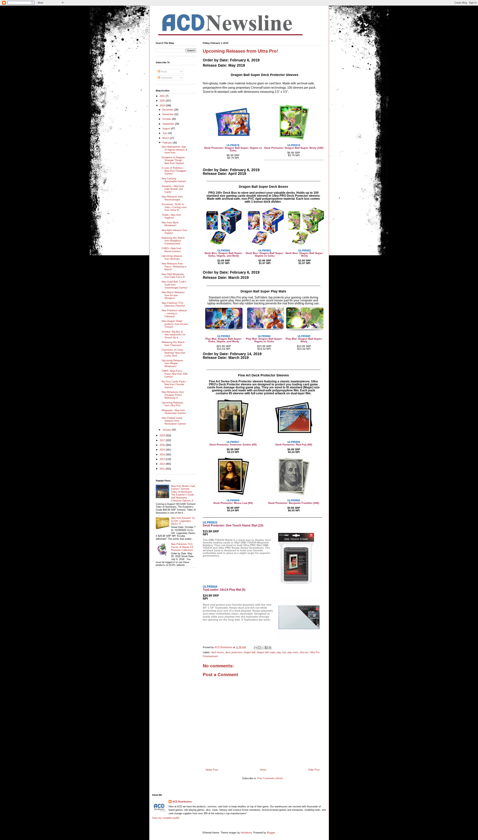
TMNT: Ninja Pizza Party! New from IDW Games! (174, 374)
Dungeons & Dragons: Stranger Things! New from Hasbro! (173, 160)
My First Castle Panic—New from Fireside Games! (175, 384)
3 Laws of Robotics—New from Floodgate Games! (174, 170)
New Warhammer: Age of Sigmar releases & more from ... (174, 149)
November (168, 114)
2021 (163, 96)
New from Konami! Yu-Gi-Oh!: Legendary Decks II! (183, 521)
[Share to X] (263, 647)
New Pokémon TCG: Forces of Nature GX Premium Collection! (182, 547)
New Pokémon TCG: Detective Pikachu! (173, 304)
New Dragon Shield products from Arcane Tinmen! (175, 324)
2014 (163, 454)
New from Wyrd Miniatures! (170, 224)
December (168, 109)
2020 (163, 100)
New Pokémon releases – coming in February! (174, 313)
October (167, 119)
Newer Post (212, 769)
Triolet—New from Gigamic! (171, 216)
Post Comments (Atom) (270, 778)
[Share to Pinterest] (270, 647)
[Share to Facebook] (266, 647)
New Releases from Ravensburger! (172, 198)
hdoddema (246, 832)
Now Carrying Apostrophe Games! (174, 180)
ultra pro (304, 652)
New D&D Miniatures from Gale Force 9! (173, 276)
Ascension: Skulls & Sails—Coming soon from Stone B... (174, 207)
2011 (163, 468)
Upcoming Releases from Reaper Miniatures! (172, 363)
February (167, 142)
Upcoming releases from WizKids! (172, 257)
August (166, 128)
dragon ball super (266, 652)
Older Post (314, 769)
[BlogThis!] (259, 647)
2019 (163, 105)
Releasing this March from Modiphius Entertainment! (173, 240)
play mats (293, 652)
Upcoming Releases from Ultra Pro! (172, 404)
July (165, 133)
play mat (281, 652)
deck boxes (217, 652)
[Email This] (255, 647)
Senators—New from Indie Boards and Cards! (173, 189)
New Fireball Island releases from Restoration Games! (174, 421)
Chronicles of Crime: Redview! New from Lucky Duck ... (173, 352)
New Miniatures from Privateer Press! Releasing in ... (173, 395)
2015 (163, 449)
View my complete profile (165, 817)
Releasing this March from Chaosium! (173, 344)
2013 (163, 459)
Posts (163, 71)
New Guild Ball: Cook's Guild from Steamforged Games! (175, 284)
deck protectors (233, 652)
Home (263, 769)
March (166, 138)
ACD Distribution (182, 801)
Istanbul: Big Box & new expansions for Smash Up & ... (173, 334)
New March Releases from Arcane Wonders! (173, 295)
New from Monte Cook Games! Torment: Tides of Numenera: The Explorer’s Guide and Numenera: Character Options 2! (183, 493)
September (168, 123)
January (167, 429)
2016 (163, 445)
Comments (166, 77)
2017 (163, 440)
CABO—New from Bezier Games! (171, 250)
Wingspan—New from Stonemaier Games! (174, 412)
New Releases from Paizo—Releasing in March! (174, 266)
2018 (163, 435)
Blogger (271, 832)
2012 (163, 463)
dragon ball (249, 652)
